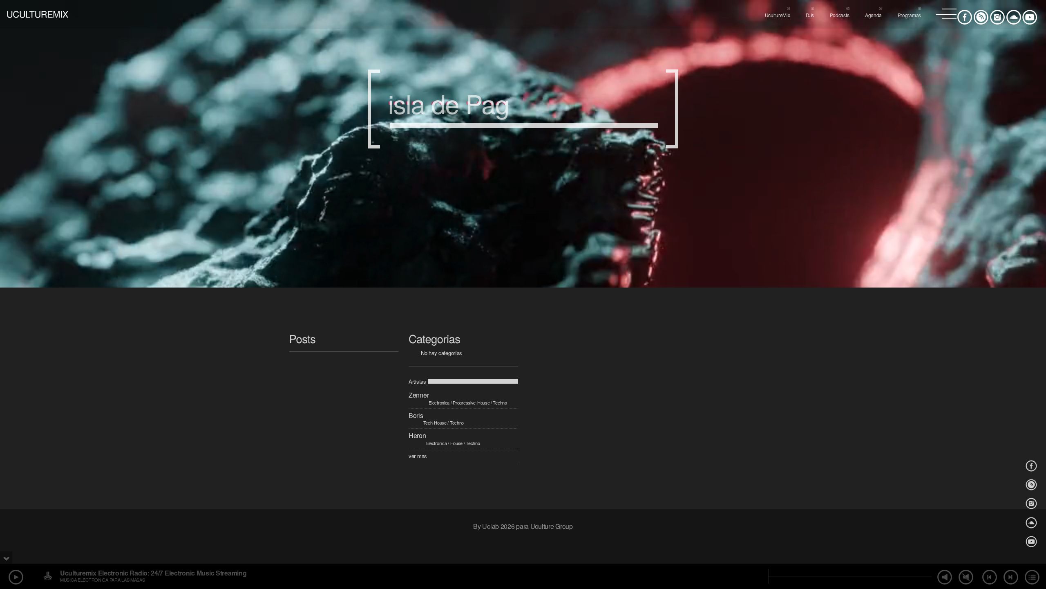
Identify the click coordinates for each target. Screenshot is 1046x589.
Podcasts (839, 14)
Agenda (873, 14)
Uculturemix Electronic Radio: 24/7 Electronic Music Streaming (153, 573)
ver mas (418, 456)
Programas (909, 14)
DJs (810, 14)
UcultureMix (777, 14)
